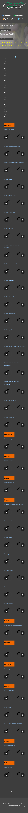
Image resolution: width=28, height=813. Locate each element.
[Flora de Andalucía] (14, 5)
